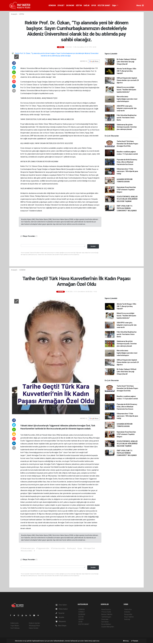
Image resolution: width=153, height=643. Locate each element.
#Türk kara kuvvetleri (58, 548)
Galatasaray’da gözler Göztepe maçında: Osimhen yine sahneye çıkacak (127, 127)
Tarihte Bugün (106, 617)
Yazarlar (61, 613)
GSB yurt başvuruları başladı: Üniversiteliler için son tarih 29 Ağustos (128, 80)
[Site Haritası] (35, 615)
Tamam (135, 641)
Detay (126, 641)
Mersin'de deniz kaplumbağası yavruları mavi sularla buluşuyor (127, 99)
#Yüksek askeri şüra (27, 548)
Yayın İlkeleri (14, 625)
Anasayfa (14, 14)
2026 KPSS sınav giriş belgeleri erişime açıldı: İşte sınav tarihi (127, 108)
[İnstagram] (19, 615)
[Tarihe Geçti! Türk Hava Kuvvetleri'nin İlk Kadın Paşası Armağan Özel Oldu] (56, 355)
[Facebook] (11, 615)
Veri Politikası (14, 628)
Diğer (114, 5)
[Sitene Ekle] (39, 615)
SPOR (93, 5)
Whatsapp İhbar (34, 625)
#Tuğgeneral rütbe (42, 548)
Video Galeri (63, 609)
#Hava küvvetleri (26, 551)
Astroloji (127, 619)
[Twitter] (15, 615)
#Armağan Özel (89, 548)
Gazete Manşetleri (107, 627)
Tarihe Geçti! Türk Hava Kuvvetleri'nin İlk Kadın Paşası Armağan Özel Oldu (127, 143)
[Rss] (31, 615)
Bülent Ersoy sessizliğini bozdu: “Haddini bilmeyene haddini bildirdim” (126, 89)
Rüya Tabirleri (129, 617)
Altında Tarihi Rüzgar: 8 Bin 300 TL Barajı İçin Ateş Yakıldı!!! (126, 71)
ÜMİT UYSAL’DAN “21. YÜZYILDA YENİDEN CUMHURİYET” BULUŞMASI (127, 208)
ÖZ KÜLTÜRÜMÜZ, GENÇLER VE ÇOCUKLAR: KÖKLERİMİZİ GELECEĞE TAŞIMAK (127, 199)
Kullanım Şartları (34, 623)
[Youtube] (23, 615)
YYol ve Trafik (106, 612)
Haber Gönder (33, 628)
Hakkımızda (14, 623)
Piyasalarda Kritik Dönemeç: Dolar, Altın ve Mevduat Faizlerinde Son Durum (127, 162)
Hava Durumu (106, 609)
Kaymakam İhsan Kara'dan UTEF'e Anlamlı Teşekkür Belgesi (126, 189)
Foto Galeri (62, 605)
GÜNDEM (52, 5)
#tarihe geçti (71, 548)
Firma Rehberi (106, 624)
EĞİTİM (79, 5)
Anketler (127, 612)
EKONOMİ (70, 5)
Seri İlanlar (105, 622)
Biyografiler (128, 614)
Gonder (93, 246)
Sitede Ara (128, 609)
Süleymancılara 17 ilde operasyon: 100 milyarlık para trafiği (127, 171)
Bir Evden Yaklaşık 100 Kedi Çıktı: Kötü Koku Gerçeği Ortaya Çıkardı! (126, 61)
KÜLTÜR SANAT (104, 5)
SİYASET (60, 5)
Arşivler (61, 617)
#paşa (79, 548)
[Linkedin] (27, 615)
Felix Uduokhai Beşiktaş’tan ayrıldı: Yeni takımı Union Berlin (127, 117)
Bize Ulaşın (62, 625)
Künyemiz (62, 621)
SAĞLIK (86, 5)
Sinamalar (104, 619)
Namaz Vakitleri (106, 614)
